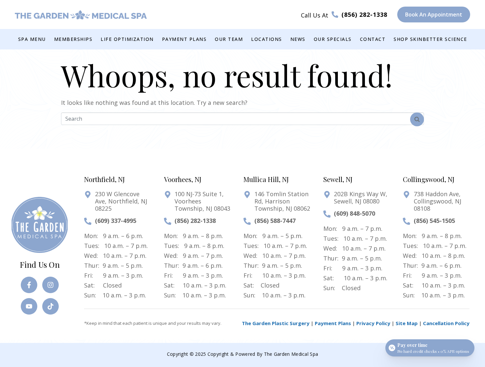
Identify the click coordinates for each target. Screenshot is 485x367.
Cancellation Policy (446, 323)
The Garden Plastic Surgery (275, 323)
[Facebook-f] (29, 285)
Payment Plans (333, 323)
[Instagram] (50, 285)
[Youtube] (29, 306)
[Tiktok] (50, 306)
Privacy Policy (373, 323)
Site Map (407, 323)
